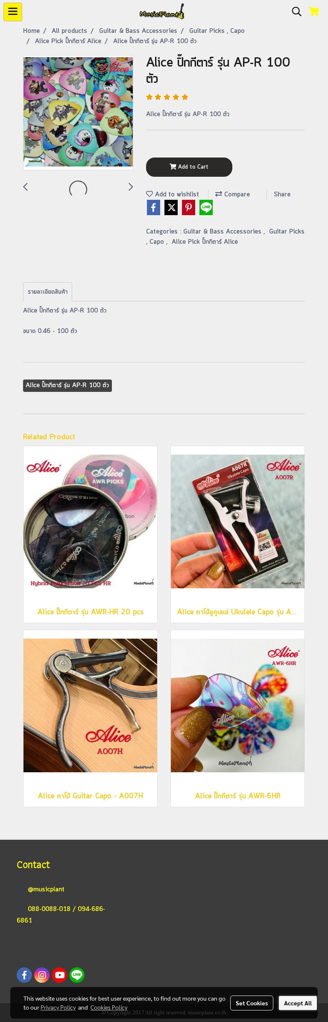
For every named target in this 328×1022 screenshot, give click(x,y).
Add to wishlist (176, 194)
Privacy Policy (58, 1007)
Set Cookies (252, 1003)
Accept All (298, 1003)
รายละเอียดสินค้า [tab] (47, 292)
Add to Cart (192, 167)
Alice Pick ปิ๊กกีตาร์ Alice (205, 242)
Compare (236, 194)
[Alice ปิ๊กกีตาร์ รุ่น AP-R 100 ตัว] (78, 113)
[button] (293, 12)
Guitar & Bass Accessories (223, 232)
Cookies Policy (109, 1007)
